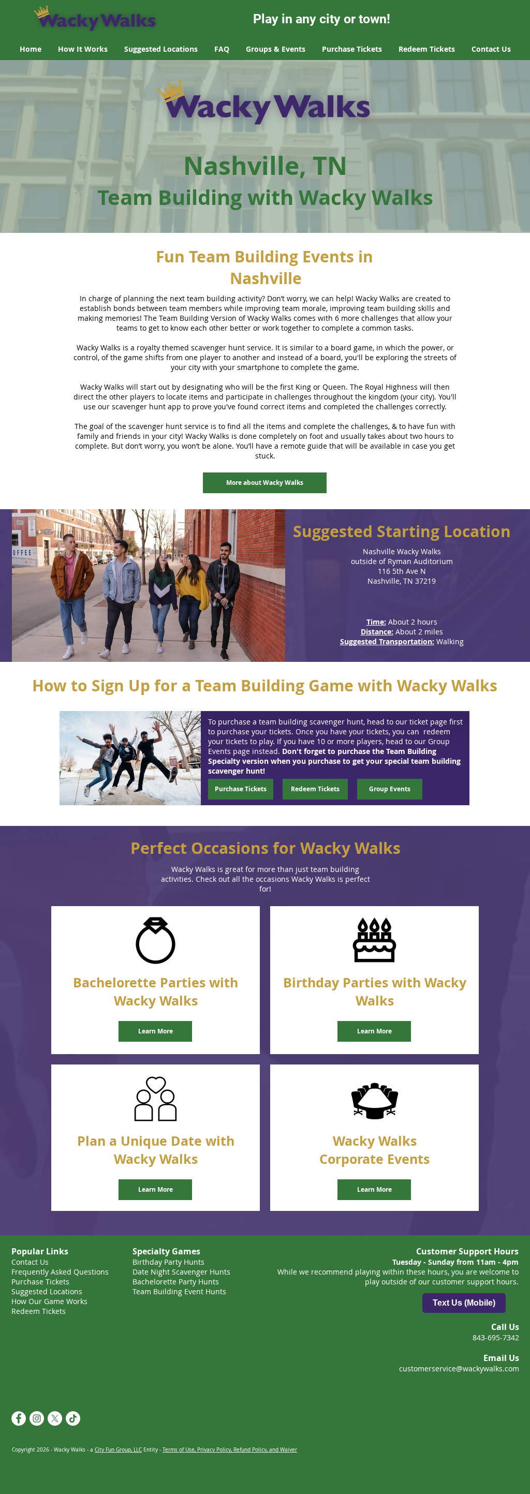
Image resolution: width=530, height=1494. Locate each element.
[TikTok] (73, 1418)
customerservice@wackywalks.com (459, 1368)
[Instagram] (37, 1418)
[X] (55, 1418)
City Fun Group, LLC (118, 1449)
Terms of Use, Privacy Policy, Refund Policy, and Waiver (230, 1449)
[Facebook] (18, 1418)
